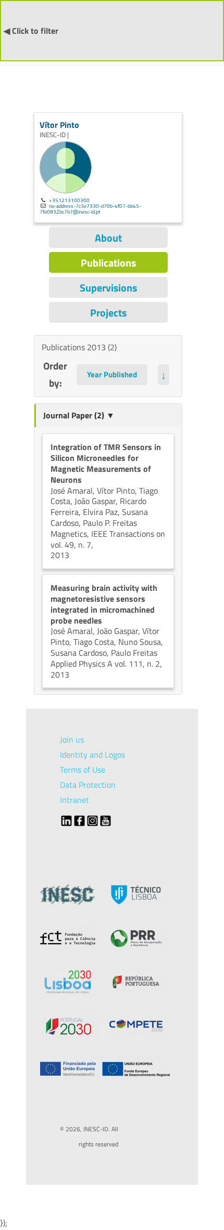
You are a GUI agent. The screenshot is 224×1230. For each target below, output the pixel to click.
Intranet (74, 799)
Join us (72, 739)
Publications (108, 263)
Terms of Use (82, 769)
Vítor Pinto (59, 124)
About (108, 238)
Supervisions (108, 288)
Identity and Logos (92, 754)
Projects (108, 313)
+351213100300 (69, 200)
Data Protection (88, 784)
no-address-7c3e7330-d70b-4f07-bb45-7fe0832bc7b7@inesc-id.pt (90, 209)
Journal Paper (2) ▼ (79, 415)
